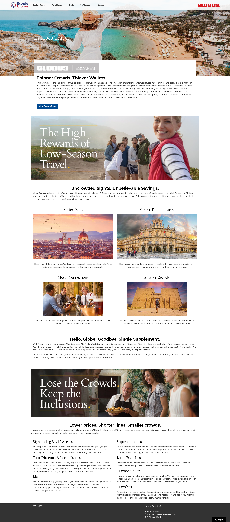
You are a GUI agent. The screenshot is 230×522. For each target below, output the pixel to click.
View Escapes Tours (47, 106)
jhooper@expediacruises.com (161, 513)
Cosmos (101, 5)
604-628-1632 (154, 516)
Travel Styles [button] (57, 5)
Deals (71, 5)
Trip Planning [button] (85, 5)
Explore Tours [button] (39, 5)
